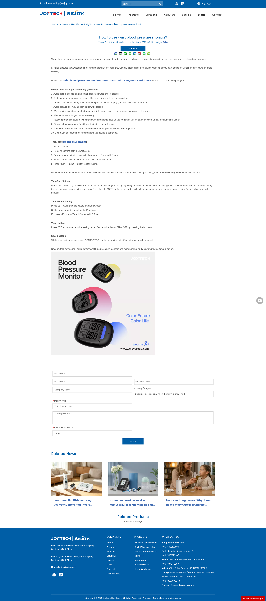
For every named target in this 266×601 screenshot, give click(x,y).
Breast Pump (141, 560)
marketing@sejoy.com (60, 3)
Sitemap (147, 598)
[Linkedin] (182, 3)
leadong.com (174, 598)
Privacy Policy (113, 573)
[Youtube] (176, 3)
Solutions (111, 555)
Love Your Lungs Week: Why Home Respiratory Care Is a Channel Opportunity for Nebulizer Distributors (188, 502)
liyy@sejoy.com (186, 585)
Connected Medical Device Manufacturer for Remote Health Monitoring (131, 503)
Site (165, 42)
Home (110, 542)
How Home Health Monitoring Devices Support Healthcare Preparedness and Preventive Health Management (73, 502)
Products (111, 547)
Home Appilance (143, 569)
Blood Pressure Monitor (146, 542)
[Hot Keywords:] (160, 3)
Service (110, 560)
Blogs (109, 564)
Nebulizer (139, 555)
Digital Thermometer (145, 547)
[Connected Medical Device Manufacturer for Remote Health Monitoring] (133, 479)
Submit (133, 441)
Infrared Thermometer (146, 551)
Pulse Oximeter (142, 564)
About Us (111, 551)
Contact (111, 569)
